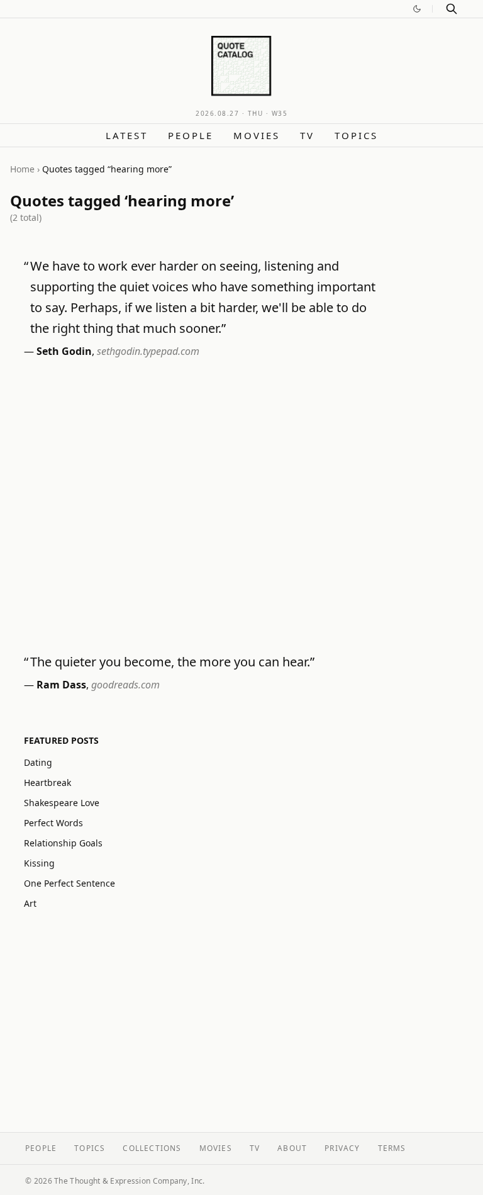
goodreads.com (125, 685)
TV (307, 135)
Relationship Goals (63, 843)
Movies (256, 135)
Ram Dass (61, 685)
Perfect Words (53, 823)
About (292, 1148)
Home (22, 169)
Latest (127, 135)
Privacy (342, 1148)
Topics (356, 135)
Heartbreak (47, 782)
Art (30, 903)
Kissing (39, 863)
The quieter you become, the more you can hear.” (172, 661)
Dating (38, 762)
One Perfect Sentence (69, 883)
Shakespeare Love (61, 803)
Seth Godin (64, 351)
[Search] (451, 9)
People (190, 135)
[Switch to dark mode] (417, 8)
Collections (152, 1148)
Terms (392, 1148)
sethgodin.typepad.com (148, 351)
